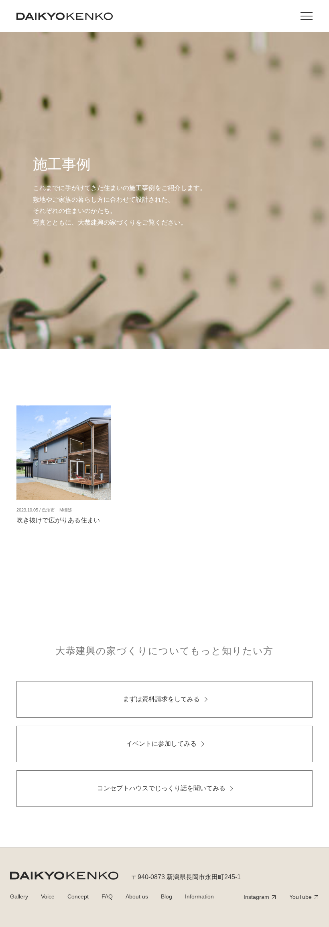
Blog (166, 896)
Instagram (256, 897)
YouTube (300, 897)
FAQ (107, 896)
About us (137, 896)
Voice (48, 896)
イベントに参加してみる (161, 743)
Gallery (19, 896)
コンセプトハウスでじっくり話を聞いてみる (161, 788)
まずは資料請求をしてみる (161, 699)
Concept (78, 896)
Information (199, 896)
